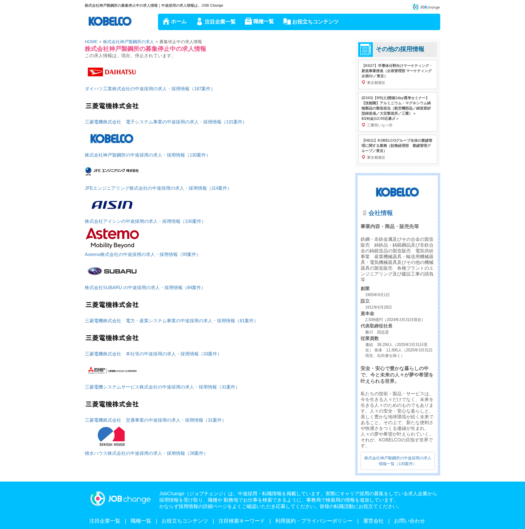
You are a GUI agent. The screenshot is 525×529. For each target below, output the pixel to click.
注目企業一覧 (220, 22)
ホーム (179, 21)
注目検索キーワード (241, 521)
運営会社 (373, 521)
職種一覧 (263, 21)
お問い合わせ (409, 521)
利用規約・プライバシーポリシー (314, 521)
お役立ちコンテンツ (315, 22)
